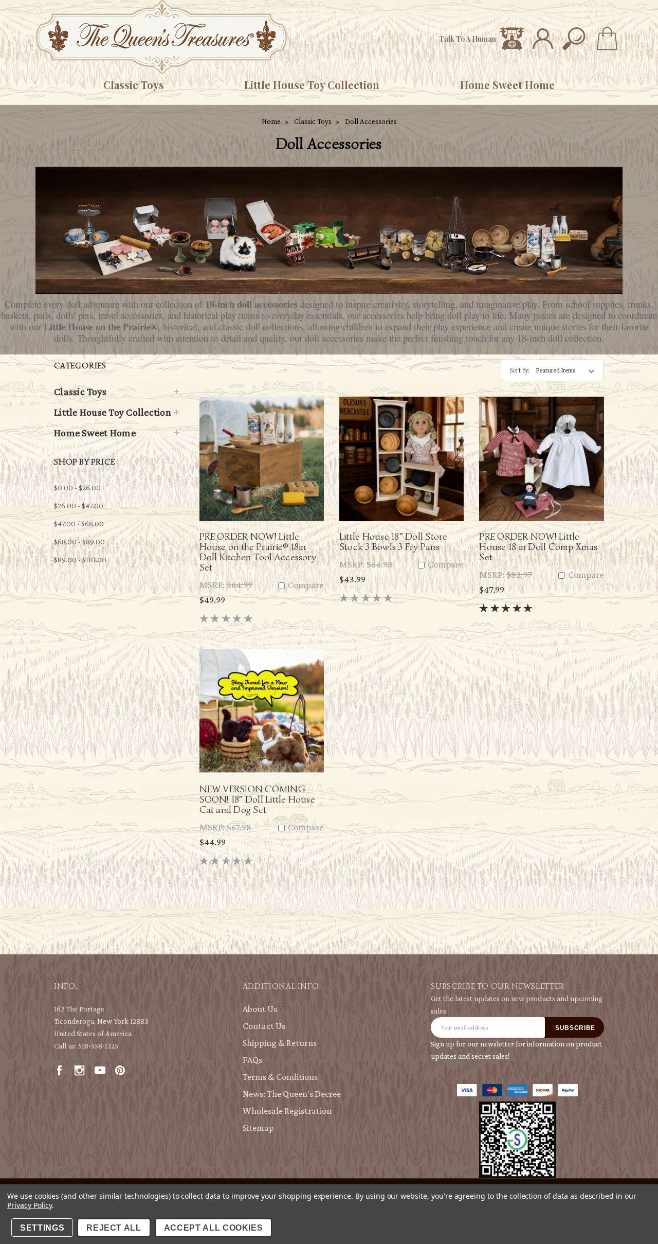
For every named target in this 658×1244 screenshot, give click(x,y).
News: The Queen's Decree (292, 1094)
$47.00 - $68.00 (79, 524)
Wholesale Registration (287, 1111)
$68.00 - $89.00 (79, 542)
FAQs (252, 1060)
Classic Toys (133, 85)
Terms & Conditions (280, 1077)
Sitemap (258, 1128)
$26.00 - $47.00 (78, 506)
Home (271, 121)
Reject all (113, 1227)
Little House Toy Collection (311, 85)
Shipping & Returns (280, 1043)
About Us (260, 1009)
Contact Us (264, 1026)
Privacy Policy (29, 1205)
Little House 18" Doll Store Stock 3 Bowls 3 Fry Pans (393, 541)
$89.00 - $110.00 (80, 560)
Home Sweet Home (507, 85)
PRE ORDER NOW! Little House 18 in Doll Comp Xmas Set (538, 546)
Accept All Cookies (213, 1227)
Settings (42, 1227)
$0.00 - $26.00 (77, 488)
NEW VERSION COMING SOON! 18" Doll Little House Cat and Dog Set (257, 799)
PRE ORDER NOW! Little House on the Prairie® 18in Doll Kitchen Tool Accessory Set (257, 551)
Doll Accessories (371, 121)
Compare (305, 585)
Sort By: (519, 370)
